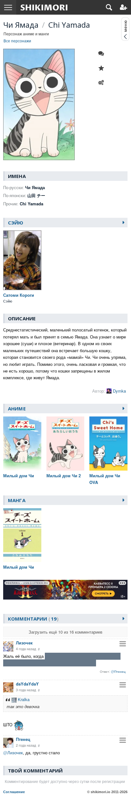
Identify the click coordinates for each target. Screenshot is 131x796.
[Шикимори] (44, 7)
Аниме (17, 408)
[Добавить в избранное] (102, 68)
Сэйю (16, 222)
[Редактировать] (102, 83)
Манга (16, 500)
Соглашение (14, 792)
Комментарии (32, 618)
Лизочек (24, 643)
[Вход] (123, 7)
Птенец (23, 739)
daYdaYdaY (27, 684)
